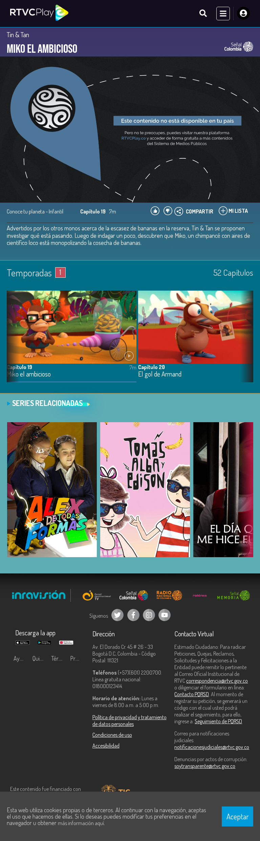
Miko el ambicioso (29, 374)
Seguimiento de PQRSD (218, 721)
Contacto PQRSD (191, 694)
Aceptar (237, 816)
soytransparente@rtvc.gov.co (204, 766)
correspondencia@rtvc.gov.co (217, 680)
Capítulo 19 (19, 367)
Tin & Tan (18, 34)
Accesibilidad (106, 745)
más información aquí (81, 823)
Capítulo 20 (151, 367)
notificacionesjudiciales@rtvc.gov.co (211, 747)
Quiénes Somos (40, 658)
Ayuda (21, 658)
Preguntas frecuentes (78, 658)
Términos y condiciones (59, 658)
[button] (245, 342)
